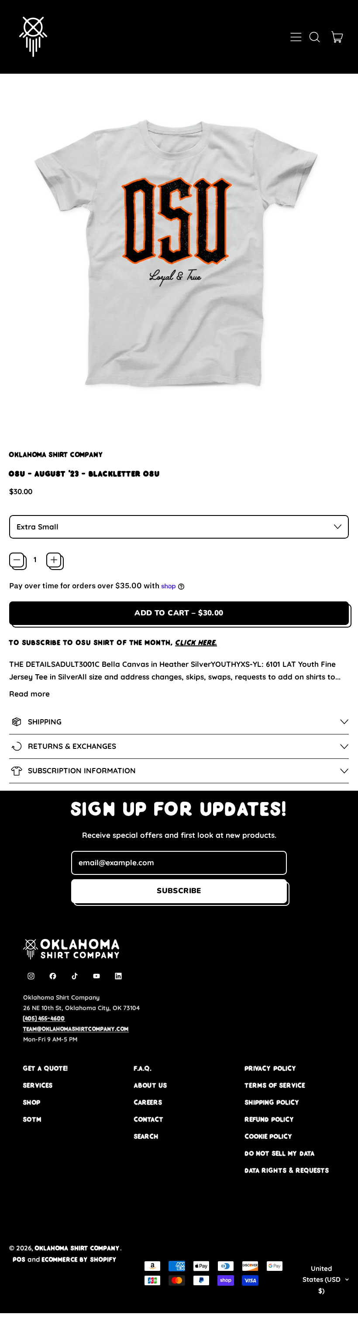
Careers (148, 1102)
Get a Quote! (45, 1068)
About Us (150, 1085)
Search (146, 1136)
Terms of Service (275, 1085)
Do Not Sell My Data (280, 1153)
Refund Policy (270, 1119)
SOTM (32, 1119)
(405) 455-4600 (44, 1018)
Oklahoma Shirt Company (56, 454)
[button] (314, 37)
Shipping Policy (272, 1102)
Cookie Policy (269, 1136)
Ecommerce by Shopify (79, 1259)
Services (38, 1085)
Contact (149, 1119)
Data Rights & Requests (287, 1170)
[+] (53, 560)
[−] (16, 560)
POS (19, 1259)
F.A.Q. (142, 1068)
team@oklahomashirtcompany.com (76, 1029)
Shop (32, 1102)
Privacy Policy (271, 1068)
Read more (29, 693)
